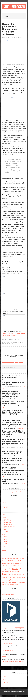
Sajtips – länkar (5, 682)
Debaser (19, 558)
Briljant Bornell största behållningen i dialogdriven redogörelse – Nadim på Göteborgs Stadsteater (11, 393)
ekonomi (14, 560)
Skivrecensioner (8, 528)
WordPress (12, 693)
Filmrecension (7, 522)
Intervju (4, 502)
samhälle (4, 577)
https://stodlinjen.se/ (19, 661)
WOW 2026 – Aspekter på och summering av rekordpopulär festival (12, 460)
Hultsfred (20, 563)
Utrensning (5, 333)
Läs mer (23, 379)
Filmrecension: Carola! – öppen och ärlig (13, 480)
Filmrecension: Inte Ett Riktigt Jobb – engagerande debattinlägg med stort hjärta (13, 432)
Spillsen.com (13, 637)
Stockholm (13, 580)
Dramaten (10, 561)
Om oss (4, 679)
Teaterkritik (5, 341)
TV (5, 545)
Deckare (22, 558)
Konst (17, 565)
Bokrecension (7, 519)
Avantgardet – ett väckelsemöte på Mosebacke (13, 383)
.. (2, 499)
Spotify (8, 580)
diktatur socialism (11, 335)
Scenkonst (16, 577)
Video (8, 584)
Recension (13, 339)
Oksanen (23, 333)
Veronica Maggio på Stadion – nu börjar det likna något (13, 376)
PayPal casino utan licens (8, 650)
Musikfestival (21, 569)
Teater (21, 339)
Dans (5, 536)
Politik (11, 571)
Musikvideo (4, 571)
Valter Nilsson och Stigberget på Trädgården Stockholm (13, 452)
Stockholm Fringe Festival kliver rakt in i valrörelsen (13, 402)
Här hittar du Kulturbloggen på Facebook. (11, 492)
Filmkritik (19, 561)
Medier (10, 569)
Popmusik (16, 571)
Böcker (13, 558)
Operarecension (8, 524)
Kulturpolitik (5, 506)
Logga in (16, 693)
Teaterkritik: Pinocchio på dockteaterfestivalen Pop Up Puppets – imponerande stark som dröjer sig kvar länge (14, 423)
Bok (3, 558)
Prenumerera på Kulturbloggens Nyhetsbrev (12, 362)
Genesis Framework (20, 691)
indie (8, 566)
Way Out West (14, 584)
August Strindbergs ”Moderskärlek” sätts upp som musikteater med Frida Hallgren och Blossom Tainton (13, 469)
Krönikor (6, 507)
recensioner (14, 574)
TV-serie (4, 584)
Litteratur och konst (6, 511)
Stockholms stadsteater (14, 333)
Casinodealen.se (8, 643)
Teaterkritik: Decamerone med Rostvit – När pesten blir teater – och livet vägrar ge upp (13, 412)
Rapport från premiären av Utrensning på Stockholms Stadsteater (9, 29)
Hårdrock (4, 566)
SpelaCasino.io (21, 628)
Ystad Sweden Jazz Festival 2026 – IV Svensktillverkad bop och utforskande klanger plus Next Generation (13, 442)
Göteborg (16, 563)
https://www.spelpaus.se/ (8, 661)
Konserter (13, 566)
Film (5, 538)
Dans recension (8, 521)
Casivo (4, 656)
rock (17, 574)
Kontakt (4, 676)
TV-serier (6, 546)
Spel (5, 529)
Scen (18, 339)
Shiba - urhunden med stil (8, 594)
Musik (3, 514)
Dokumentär (4, 560)
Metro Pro (13, 691)
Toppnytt (4, 550)
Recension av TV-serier (9, 526)
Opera (5, 541)
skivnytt (22, 577)
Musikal (6, 540)
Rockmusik (21, 574)
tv (2, 584)
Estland (4, 335)
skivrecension (4, 580)
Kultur (19, 566)
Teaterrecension (22, 582)
